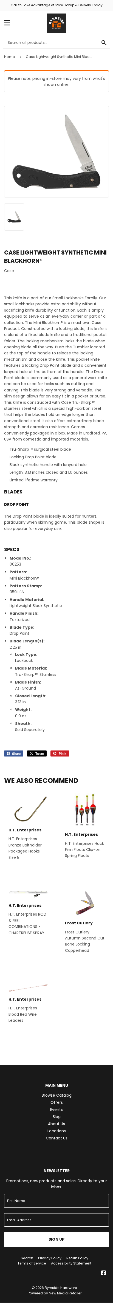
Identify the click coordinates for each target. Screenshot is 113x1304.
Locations (56, 1131)
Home (9, 56)
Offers (56, 1102)
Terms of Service (32, 1263)
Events (56, 1109)
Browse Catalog (57, 1095)
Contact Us (56, 1138)
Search (27, 1258)
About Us (56, 1124)
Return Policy (77, 1258)
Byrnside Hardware (61, 1287)
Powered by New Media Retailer (54, 1293)
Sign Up (56, 1239)
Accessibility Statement (71, 1263)
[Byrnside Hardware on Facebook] (103, 1273)
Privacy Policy (49, 1258)
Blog (57, 1116)
